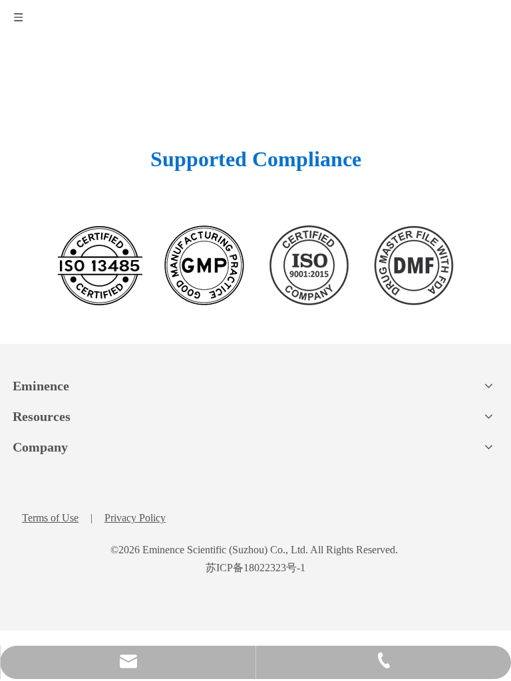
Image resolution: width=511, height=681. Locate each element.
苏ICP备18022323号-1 (255, 567)
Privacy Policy (135, 517)
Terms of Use (50, 517)
